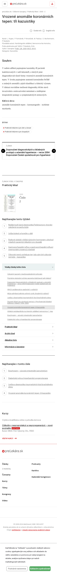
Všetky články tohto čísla (15, 267)
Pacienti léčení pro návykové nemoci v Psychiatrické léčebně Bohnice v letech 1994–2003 (29, 302)
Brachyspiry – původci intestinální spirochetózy (24, 315)
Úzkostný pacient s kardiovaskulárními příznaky (24, 274)
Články (5, 464)
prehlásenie (16, 530)
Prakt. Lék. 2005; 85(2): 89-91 (25, 49)
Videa (4, 500)
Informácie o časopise (14, 347)
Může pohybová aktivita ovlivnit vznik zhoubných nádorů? (28, 294)
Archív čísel (10, 333)
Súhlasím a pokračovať (40, 569)
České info (37, 31)
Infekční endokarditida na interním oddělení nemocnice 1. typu (30, 311)
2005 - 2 (42, 12)
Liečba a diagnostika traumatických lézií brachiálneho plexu (29, 298)
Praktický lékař (32, 12)
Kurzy (4, 481)
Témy (4, 487)
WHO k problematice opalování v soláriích (22, 290)
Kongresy (6, 494)
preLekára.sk (13, 4)
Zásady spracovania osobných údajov (36, 530)
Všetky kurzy (8, 438)
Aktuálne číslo (11, 340)
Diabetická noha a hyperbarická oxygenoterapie (24, 319)
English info (50, 31)
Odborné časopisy (19, 12)
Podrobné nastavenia (17, 569)
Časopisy (6, 474)
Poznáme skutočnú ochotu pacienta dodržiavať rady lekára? (29, 278)
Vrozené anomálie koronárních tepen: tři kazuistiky (26, 307)
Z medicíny (6, 469)
